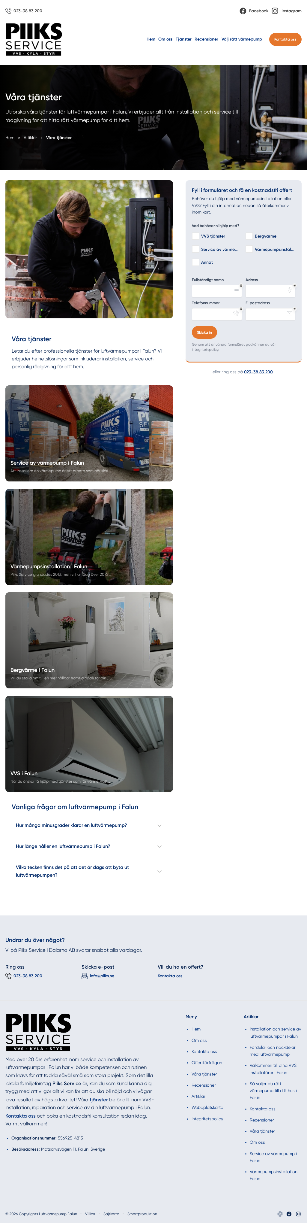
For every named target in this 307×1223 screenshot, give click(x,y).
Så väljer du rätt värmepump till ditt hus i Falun (273, 1090)
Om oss (165, 39)
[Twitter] (298, 1214)
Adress (252, 280)
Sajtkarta (111, 1214)
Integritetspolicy (207, 1118)
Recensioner (206, 39)
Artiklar (198, 1096)
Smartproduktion (142, 1214)
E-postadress (258, 303)
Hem (151, 39)
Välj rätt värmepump (242, 39)
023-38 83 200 (258, 372)
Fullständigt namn (208, 280)
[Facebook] (289, 1214)
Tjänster (184, 39)
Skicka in (204, 332)
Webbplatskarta (207, 1107)
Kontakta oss (285, 39)
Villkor (90, 1214)
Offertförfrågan (207, 1062)
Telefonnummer (205, 303)
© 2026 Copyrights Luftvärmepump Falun (41, 1214)
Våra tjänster (204, 1074)
